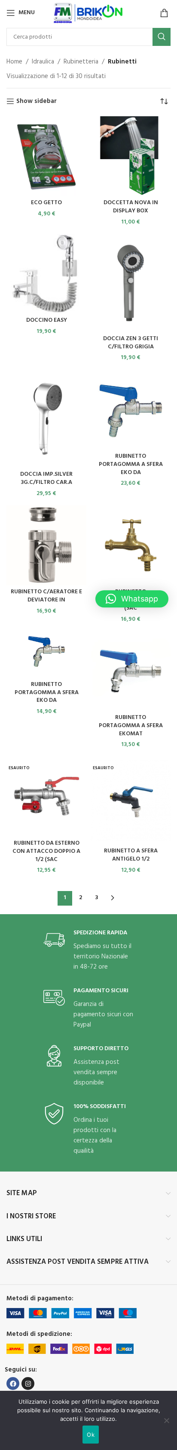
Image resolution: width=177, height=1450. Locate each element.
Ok (91, 1434)
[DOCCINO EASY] (46, 274)
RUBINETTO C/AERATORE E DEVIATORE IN (46, 595)
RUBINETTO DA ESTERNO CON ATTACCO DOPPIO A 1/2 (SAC (46, 851)
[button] (131, 598)
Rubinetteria (81, 62)
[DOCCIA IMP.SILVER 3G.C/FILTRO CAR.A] (46, 419)
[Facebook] (12, 1383)
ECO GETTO (46, 202)
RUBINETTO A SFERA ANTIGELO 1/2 (131, 855)
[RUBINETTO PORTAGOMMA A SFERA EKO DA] (131, 410)
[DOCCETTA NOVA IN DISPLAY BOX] (131, 156)
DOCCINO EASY (46, 320)
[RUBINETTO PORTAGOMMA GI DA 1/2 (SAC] (131, 545)
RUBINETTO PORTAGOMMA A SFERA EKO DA (131, 464)
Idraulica (43, 62)
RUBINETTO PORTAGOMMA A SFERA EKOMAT (131, 725)
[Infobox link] (88, 950)
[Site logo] (88, 13)
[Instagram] (27, 1383)
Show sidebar (36, 101)
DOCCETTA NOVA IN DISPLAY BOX (131, 206)
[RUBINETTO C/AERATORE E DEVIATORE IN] (46, 545)
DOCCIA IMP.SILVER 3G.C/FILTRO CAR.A (46, 478)
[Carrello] (164, 12)
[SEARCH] (162, 37)
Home (14, 62)
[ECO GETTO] (46, 156)
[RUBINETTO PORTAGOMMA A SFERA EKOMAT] (131, 671)
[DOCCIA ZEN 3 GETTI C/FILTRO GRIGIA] (131, 283)
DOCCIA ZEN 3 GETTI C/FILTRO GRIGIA (130, 342)
